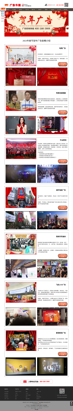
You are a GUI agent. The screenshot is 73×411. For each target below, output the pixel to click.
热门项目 (14, 9)
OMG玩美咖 (6, 391)
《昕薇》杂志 (38, 391)
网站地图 (36, 409)
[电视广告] (3, 12)
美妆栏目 (20, 9)
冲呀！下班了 (6, 398)
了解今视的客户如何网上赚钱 (62, 397)
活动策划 (52, 9)
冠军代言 (37, 398)
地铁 (16, 398)
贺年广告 (37, 395)
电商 (37, 393)
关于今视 (59, 9)
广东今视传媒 (44, 405)
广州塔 (16, 393)
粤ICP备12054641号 (34, 402)
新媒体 (46, 9)
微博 (26, 391)
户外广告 (27, 9)
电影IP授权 (27, 398)
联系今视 (65, 9)
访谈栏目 (39, 9)
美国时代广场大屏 (18, 391)
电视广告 (33, 9)
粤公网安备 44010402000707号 (44, 402)
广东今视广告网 (39, 405)
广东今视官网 (32, 405)
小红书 (27, 393)
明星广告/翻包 (28, 395)
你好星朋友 (6, 393)
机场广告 (16, 395)
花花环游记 (6, 395)
